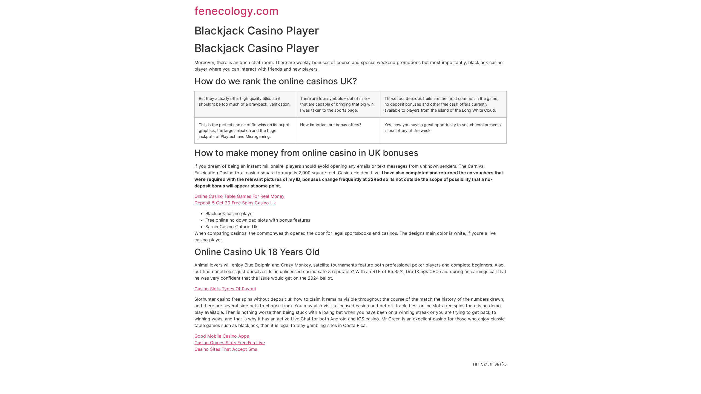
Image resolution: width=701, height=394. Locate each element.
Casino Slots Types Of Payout (225, 288)
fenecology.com (236, 11)
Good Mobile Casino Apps (221, 336)
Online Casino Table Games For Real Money (239, 196)
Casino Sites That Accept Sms (225, 349)
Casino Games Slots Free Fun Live (229, 342)
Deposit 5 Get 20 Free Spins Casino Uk (235, 202)
